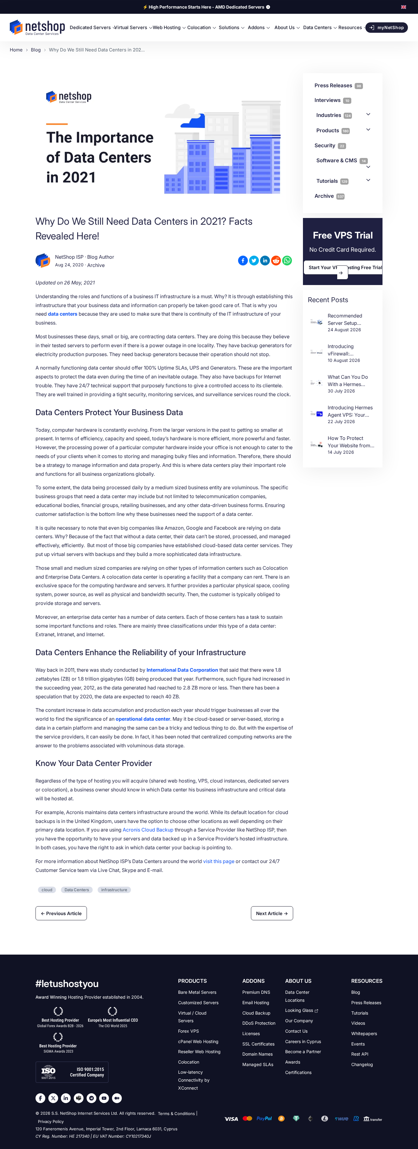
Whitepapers (364, 1033)
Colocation (188, 1062)
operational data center (143, 719)
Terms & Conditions (176, 1113)
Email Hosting (255, 1002)
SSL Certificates (258, 1043)
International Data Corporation (182, 670)
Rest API (359, 1054)
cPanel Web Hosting (198, 1041)
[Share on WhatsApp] (287, 260)
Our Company (299, 1020)
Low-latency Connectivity (194, 1079)
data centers (62, 314)
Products (332, 130)
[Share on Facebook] (243, 260)
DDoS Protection (258, 1023)
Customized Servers (198, 1002)
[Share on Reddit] (276, 260)
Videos (358, 1023)
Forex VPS (188, 1031)
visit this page (218, 861)
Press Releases (366, 1002)
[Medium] (118, 1098)
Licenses (251, 1033)
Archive (96, 265)
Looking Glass (299, 1010)
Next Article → (272, 913)
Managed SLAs (257, 1064)
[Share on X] (254, 260)
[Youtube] (105, 1098)
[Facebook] (41, 1098)
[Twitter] (54, 1098)
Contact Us (296, 1031)
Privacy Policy (51, 1121)
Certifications (298, 1072)
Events (358, 1043)
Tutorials (331, 181)
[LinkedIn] (67, 1098)
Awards (292, 1062)
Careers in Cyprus (303, 1041)
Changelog (362, 1064)
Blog (355, 992)
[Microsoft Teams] (80, 1098)
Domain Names (257, 1054)
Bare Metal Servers (197, 992)
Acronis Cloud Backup (148, 830)
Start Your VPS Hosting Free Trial (345, 267)
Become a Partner (303, 1051)
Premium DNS (256, 992)
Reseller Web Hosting (199, 1051)
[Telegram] (93, 1098)
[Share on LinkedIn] (265, 260)
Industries (333, 115)
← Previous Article (61, 913)
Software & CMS (341, 160)
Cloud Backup (256, 1012)
